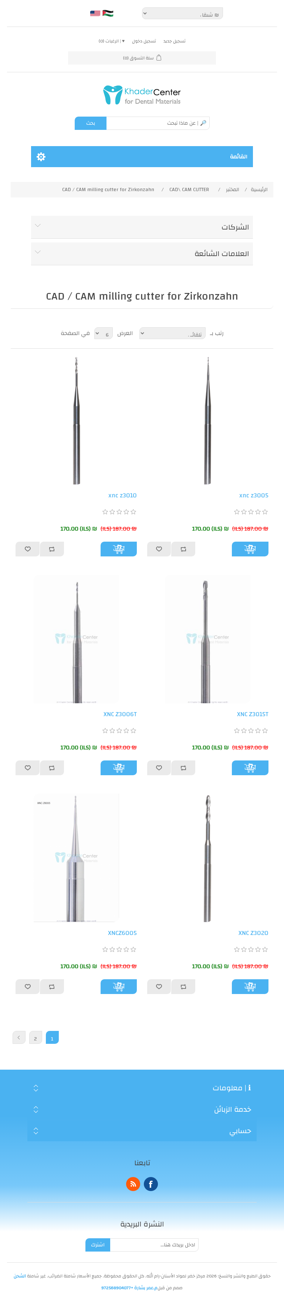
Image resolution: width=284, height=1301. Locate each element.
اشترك (98, 1245)
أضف (250, 549)
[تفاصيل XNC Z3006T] (76, 639)
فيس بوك (151, 1184)
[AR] (108, 13)
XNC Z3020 (253, 933)
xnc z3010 (122, 495)
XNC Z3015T (252, 714)
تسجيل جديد (174, 41)
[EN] (95, 13)
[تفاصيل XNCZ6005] (76, 858)
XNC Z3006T (120, 714)
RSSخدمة (133, 1184)
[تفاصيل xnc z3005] (207, 420)
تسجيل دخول (144, 41)
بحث (90, 123)
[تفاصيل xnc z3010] (76, 420)
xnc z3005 (253, 495)
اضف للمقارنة (183, 549)
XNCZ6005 (122, 933)
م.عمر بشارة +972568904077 (129, 1288)
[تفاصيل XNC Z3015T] (207, 639)
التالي (19, 1037)
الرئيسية (259, 189)
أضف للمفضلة (159, 549)
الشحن (20, 1276)
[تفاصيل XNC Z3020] (207, 858)
